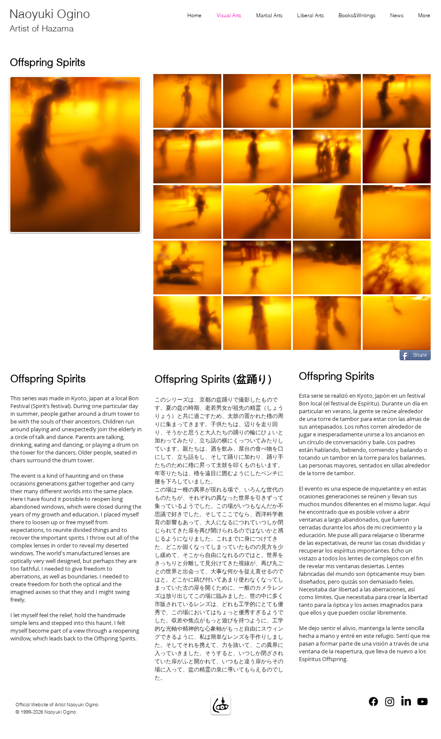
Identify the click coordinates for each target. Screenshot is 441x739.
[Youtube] (422, 702)
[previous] (171, 220)
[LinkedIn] (406, 702)
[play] (413, 343)
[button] (187, 101)
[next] (412, 220)
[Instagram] (390, 702)
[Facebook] (373, 702)
